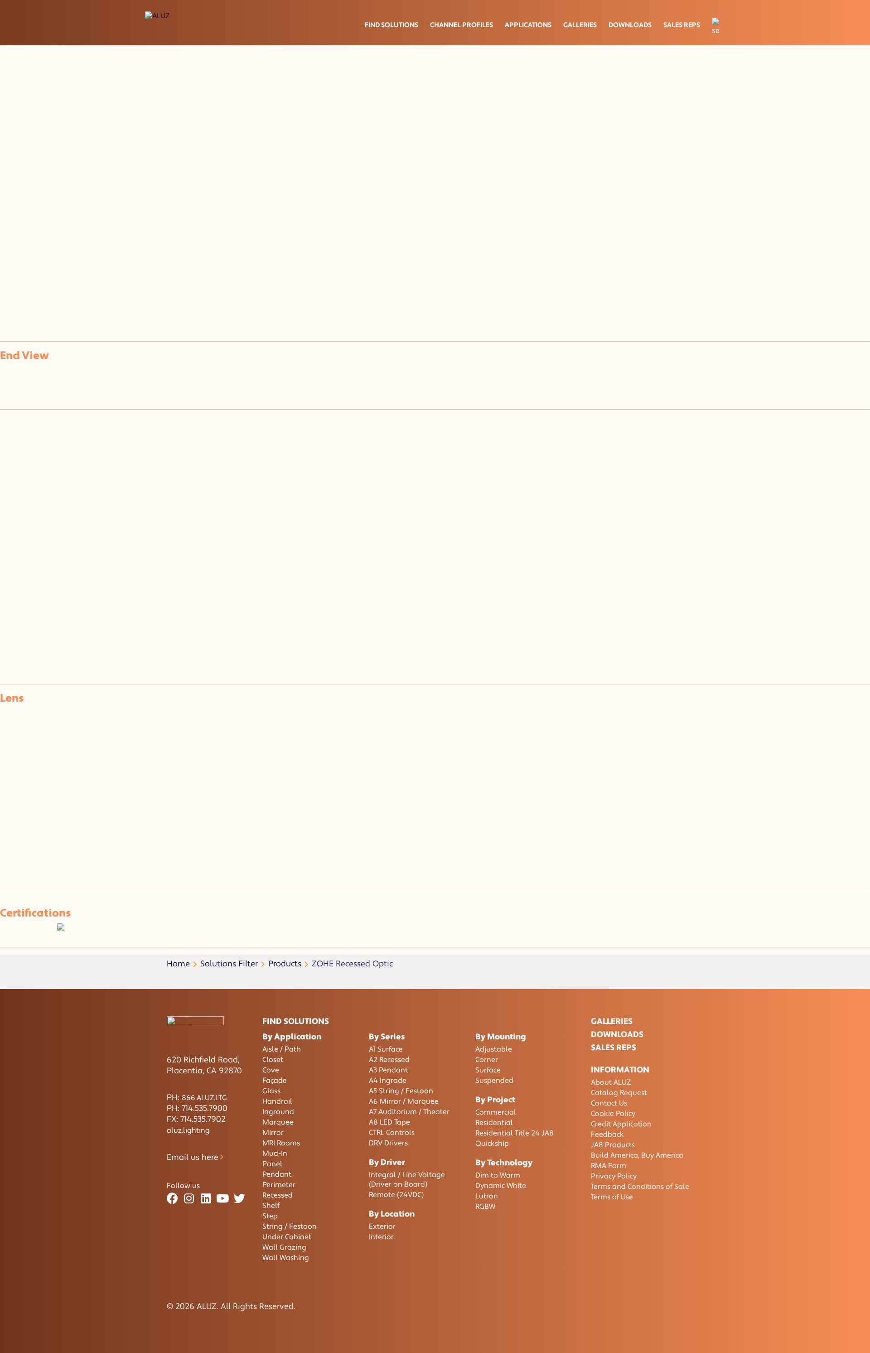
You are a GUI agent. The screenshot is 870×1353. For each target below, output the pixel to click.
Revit (284, 263)
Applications (528, 25)
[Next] (12, 302)
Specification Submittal (92, 263)
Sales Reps (681, 25)
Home (178, 964)
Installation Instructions (224, 263)
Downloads (630, 25)
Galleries (580, 25)
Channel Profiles (461, 25)
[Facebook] (172, 1198)
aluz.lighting (188, 1130)
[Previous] (3, 302)
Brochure (25, 263)
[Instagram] (189, 1198)
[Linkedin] (206, 1198)
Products (284, 964)
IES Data (157, 263)
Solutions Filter (229, 964)
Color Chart (323, 263)
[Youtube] (222, 1198)
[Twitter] (239, 1198)
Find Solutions (391, 25)
